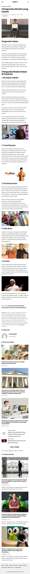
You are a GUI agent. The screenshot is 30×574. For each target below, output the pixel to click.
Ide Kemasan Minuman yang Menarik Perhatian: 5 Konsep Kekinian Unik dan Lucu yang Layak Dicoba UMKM (15, 422)
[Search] (27, 1)
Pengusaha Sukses (6, 6)
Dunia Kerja (4, 567)
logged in (10, 450)
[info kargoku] (4, 336)
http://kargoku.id (12, 336)
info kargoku (6, 14)
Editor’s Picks (10, 567)
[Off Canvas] (2, 1)
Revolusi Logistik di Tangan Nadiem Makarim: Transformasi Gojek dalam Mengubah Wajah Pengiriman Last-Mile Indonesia (14, 516)
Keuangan (15, 565)
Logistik (10, 565)
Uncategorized (17, 567)
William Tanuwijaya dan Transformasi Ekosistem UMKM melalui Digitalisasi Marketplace (12, 550)
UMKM (6, 565)
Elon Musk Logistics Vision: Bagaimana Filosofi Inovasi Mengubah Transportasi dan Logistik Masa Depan (14, 481)
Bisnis (3, 565)
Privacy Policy (21, 324)
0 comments (4, 16)
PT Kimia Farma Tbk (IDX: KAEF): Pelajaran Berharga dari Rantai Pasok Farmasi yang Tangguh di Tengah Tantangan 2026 (13, 392)
